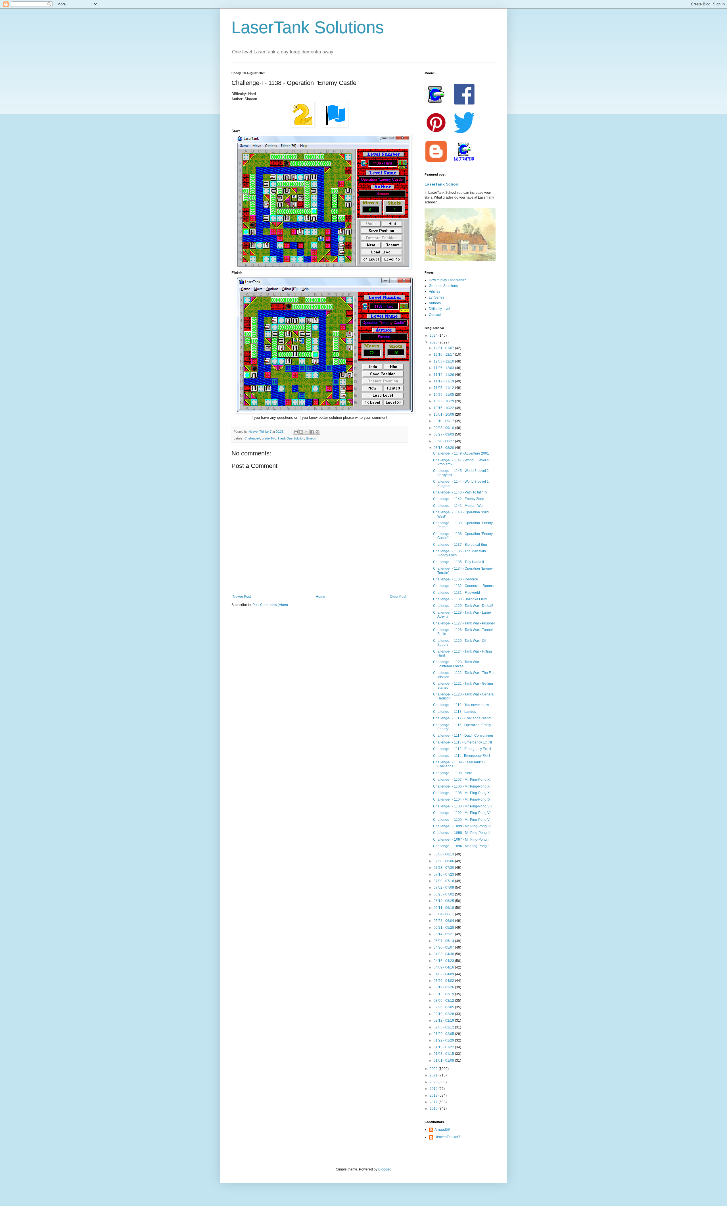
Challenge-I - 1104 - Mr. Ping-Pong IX (461, 799)
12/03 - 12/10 (444, 361)
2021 (434, 1075)
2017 (434, 1102)
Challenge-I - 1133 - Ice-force (455, 579)
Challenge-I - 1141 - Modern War (458, 506)
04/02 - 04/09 (444, 974)
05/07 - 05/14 (444, 941)
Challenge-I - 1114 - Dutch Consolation (463, 736)
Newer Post (242, 597)
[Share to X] (307, 432)
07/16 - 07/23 (444, 874)
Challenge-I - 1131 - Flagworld (456, 593)
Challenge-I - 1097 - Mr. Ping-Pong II (461, 840)
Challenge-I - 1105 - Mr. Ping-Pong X (461, 793)
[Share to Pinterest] (317, 432)
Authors (435, 303)
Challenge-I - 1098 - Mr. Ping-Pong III (461, 833)
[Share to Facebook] (312, 432)
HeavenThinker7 (447, 1137)
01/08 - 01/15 (444, 1054)
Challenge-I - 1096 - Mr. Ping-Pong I (460, 846)
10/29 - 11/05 (444, 395)
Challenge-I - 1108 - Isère (452, 773)
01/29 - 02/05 (444, 1034)
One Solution (295, 438)
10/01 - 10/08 (444, 414)
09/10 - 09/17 (444, 421)
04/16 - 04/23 (444, 961)
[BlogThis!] (301, 432)
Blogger (384, 1169)
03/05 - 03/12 (444, 1001)
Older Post (398, 597)
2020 (434, 1082)
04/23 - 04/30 (444, 954)
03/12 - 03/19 (444, 994)
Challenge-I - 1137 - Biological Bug (460, 545)
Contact (435, 315)
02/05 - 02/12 (444, 1027)
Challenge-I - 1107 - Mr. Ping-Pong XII (462, 780)
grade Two (269, 438)
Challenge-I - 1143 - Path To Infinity (460, 492)
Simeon (311, 438)
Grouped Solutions (443, 286)
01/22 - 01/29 (444, 1040)
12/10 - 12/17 (444, 355)
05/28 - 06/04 (444, 921)
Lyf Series (436, 297)
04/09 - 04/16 (444, 967)
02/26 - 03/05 (444, 1007)
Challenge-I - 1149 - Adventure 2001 (461, 453)
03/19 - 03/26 (444, 987)
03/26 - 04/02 (444, 981)
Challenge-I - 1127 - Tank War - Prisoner (464, 623)
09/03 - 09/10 (444, 428)
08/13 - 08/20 (444, 448)
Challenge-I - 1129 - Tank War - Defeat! (463, 606)
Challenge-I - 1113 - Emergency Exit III (462, 742)
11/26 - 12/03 (444, 368)
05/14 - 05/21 (444, 934)
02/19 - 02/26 (444, 1014)
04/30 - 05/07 (444, 947)
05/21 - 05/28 (444, 928)
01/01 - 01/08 (444, 1061)
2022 (434, 1069)
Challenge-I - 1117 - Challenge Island (462, 718)
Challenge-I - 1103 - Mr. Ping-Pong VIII (462, 806)
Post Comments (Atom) (270, 605)
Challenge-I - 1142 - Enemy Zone (458, 499)
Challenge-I (252, 438)
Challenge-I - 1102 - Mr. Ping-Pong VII (462, 813)
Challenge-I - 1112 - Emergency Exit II (462, 749)
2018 (434, 1095)
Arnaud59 (442, 1130)
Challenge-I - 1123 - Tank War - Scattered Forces (457, 664)
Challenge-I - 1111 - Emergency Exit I (461, 756)
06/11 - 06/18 (444, 908)
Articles (434, 291)
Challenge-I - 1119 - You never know (461, 705)
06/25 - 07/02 (444, 894)
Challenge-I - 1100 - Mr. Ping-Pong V (461, 820)
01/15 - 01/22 (444, 1047)
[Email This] (296, 432)
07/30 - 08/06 (444, 861)
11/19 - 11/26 (444, 375)
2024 (434, 336)
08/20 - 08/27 (444, 441)
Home (320, 597)
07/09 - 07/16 (444, 881)
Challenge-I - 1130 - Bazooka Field (460, 599)
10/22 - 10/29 (444, 401)
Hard (281, 438)
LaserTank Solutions (307, 27)
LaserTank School (442, 184)
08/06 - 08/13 (444, 854)
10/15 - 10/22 (444, 408)
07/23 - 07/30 (444, 868)
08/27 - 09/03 (444, 434)
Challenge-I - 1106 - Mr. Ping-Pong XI (461, 786)
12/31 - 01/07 (444, 348)
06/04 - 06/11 (444, 914)
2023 (434, 342)
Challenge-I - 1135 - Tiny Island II (458, 562)
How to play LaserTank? (447, 280)
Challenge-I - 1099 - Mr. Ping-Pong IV (462, 826)
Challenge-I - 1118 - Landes (454, 712)
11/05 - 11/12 (444, 388)
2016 (434, 1109)
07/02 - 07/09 (444, 888)
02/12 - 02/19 (444, 1020)
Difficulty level (439, 309)
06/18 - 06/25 (444, 901)
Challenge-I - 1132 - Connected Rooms (463, 586)
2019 (434, 1089)
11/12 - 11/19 (444, 381)
